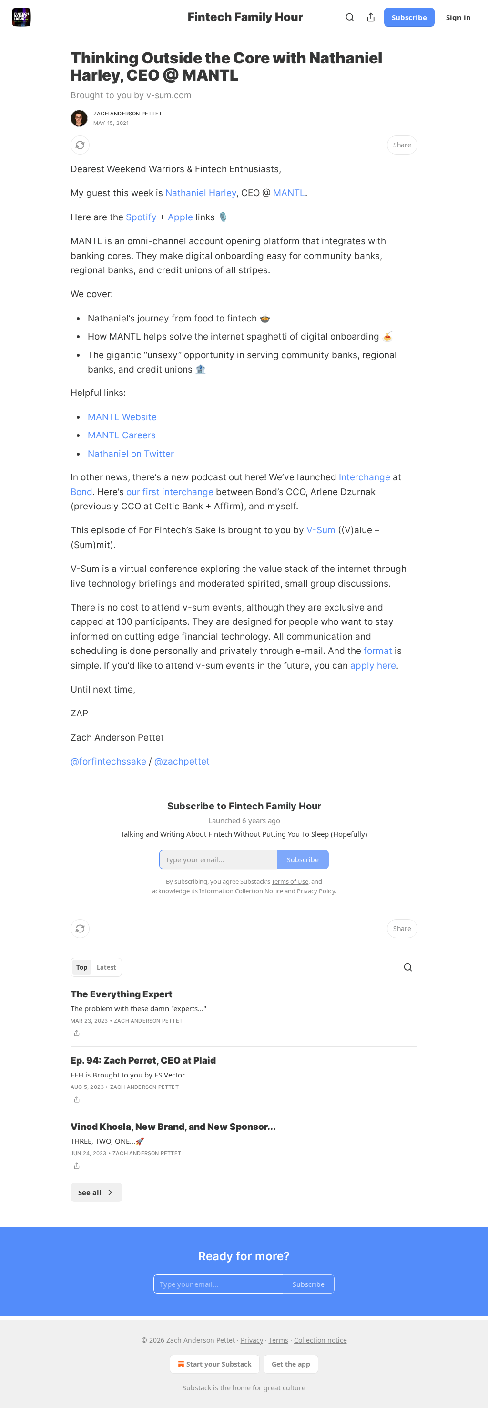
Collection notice (320, 1340)
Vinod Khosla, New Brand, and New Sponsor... (173, 1126)
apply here (373, 665)
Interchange (364, 477)
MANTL (289, 192)
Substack (197, 1387)
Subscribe (409, 17)
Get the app (291, 1363)
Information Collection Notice (241, 891)
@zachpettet (182, 761)
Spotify (141, 217)
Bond (81, 492)
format (378, 650)
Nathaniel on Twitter (131, 453)
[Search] (349, 17)
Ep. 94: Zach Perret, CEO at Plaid (143, 1060)
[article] (244, 1013)
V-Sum (321, 530)
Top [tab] (81, 967)
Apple (180, 217)
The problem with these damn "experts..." (138, 1008)
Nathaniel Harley (200, 192)
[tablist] (96, 967)
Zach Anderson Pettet (127, 113)
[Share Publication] (370, 17)
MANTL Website (122, 417)
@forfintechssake (108, 761)
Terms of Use (290, 881)
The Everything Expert (122, 994)
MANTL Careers (122, 435)
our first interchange (170, 492)
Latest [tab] (106, 967)
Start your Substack (219, 1363)
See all (90, 1192)
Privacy (252, 1340)
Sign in (458, 17)
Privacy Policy (316, 891)
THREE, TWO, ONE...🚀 (107, 1141)
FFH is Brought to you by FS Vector (128, 1074)
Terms (278, 1340)
